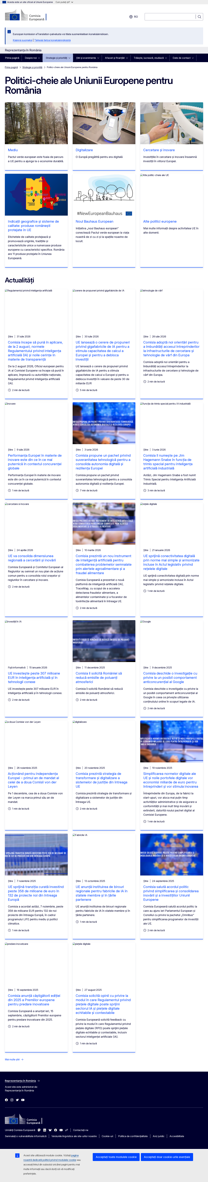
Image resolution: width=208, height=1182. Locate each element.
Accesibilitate (176, 1136)
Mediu (13, 150)
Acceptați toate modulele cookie (116, 1157)
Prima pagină (12, 57)
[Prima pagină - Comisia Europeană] (29, 15)
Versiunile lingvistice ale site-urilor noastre (74, 1136)
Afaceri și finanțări (115, 57)
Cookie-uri (107, 1136)
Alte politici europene (160, 221)
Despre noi (31, 57)
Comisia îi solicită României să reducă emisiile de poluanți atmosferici (99, 677)
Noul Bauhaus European (94, 221)
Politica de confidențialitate (133, 1136)
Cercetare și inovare (159, 150)
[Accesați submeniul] (39, 58)
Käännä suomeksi (22, 40)
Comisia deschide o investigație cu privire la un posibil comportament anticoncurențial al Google (170, 677)
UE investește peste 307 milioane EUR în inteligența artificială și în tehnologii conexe (34, 677)
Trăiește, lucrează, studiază (149, 57)
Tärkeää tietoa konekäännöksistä (52, 40)
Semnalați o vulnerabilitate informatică (25, 1136)
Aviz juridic (158, 1136)
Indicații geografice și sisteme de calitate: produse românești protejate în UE (33, 225)
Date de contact (181, 57)
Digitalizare (84, 150)
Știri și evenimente (86, 57)
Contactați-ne (80, 1130)
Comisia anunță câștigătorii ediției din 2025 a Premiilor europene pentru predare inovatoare (34, 1000)
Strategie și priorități (56, 57)
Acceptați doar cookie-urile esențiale (167, 1157)
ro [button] (136, 16)
